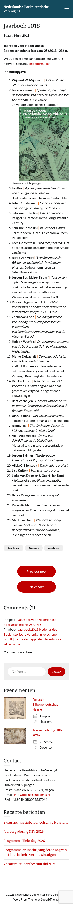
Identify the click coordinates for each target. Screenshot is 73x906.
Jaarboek (13, 548)
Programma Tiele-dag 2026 (24, 841)
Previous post (36, 571)
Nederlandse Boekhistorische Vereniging (26, 9)
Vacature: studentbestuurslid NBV (29, 864)
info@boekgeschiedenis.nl (32, 794)
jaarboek (53, 548)
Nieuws (34, 548)
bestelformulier (39, 63)
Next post (36, 587)
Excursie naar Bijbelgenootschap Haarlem (36, 822)
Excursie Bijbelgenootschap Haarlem (45, 704)
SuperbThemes (50, 899)
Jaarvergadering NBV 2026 (24, 832)
